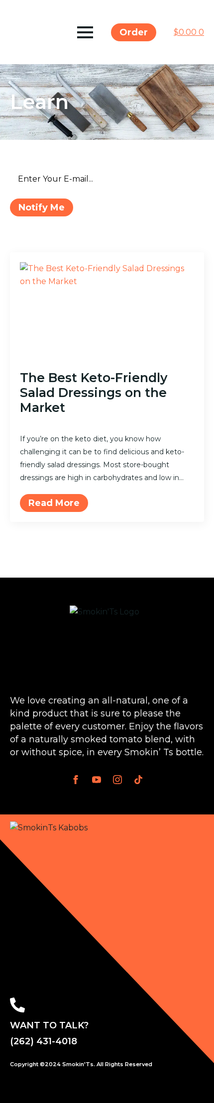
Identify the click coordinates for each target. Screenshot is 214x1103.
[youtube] (97, 780)
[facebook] (76, 780)
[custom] (138, 780)
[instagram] (117, 780)
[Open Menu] (85, 32)
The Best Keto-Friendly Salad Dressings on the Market (93, 392)
